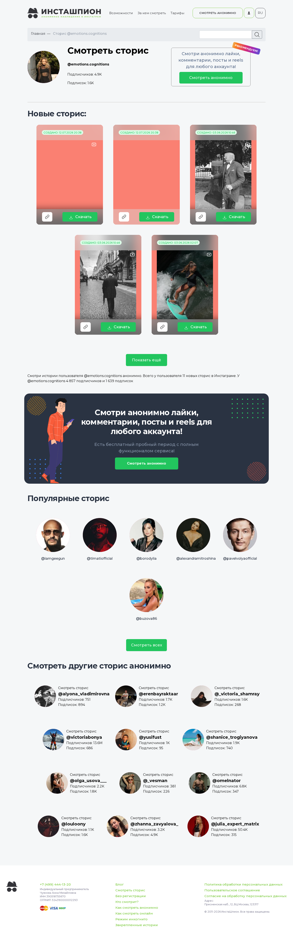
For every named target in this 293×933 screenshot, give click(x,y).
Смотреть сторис (130, 890)
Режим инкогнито (131, 919)
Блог (119, 884)
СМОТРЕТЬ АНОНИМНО (217, 13)
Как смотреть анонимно (136, 908)
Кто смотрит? (127, 902)
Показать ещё (146, 360)
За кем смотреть (152, 13)
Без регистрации (130, 896)
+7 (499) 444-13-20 (55, 884)
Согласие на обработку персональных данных (245, 896)
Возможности (121, 13)
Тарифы (177, 13)
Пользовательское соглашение (232, 890)
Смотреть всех (146, 645)
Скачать (83, 216)
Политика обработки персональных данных (243, 884)
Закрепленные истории (136, 925)
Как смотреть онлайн (134, 913)
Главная (38, 34)
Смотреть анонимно (211, 77)
